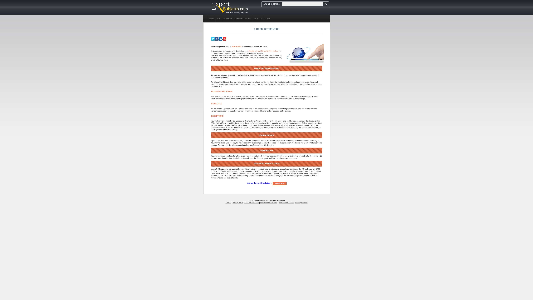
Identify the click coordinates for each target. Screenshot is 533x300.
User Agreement (301, 203)
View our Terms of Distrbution (258, 183)
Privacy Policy (238, 203)
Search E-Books (271, 4)
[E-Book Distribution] (230, 8)
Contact (228, 203)
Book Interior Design (286, 203)
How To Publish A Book (268, 203)
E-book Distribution (251, 203)
